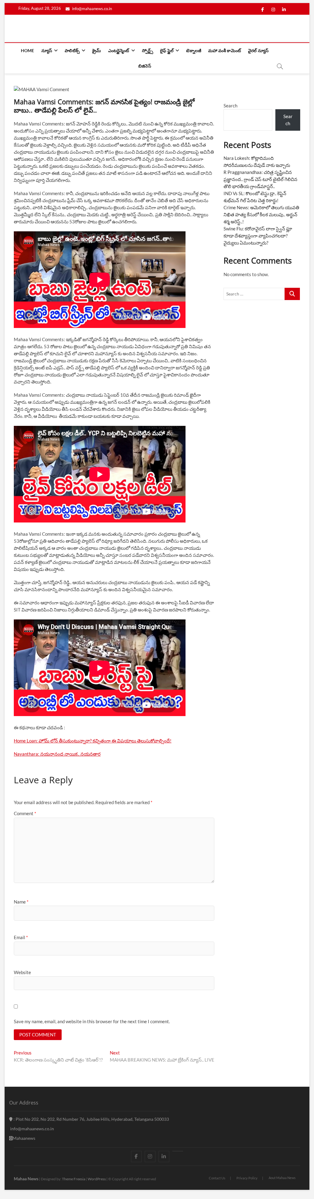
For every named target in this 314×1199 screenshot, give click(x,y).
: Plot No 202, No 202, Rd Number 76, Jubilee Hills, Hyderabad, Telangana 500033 (91, 1119)
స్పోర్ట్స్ (147, 50)
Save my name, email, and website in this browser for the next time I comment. (92, 1021)
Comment (25, 813)
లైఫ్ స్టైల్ (167, 50)
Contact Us (217, 1178)
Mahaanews (24, 1138)
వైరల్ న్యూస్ (258, 50)
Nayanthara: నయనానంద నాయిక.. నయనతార (57, 754)
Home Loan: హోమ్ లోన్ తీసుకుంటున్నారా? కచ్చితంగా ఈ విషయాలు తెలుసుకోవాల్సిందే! (92, 740)
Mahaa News (26, 1178)
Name (21, 901)
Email (21, 937)
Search (230, 105)
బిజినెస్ (144, 65)
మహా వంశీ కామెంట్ (224, 50)
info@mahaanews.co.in (91, 8)
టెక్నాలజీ (193, 50)
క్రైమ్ (96, 50)
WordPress (97, 1179)
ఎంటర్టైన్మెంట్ (118, 50)
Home (27, 50)
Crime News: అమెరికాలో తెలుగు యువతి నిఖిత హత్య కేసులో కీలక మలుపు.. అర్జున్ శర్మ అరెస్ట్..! (261, 214)
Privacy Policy (247, 1178)
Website (22, 972)
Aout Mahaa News (282, 1178)
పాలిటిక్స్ (72, 50)
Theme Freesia (73, 1179)
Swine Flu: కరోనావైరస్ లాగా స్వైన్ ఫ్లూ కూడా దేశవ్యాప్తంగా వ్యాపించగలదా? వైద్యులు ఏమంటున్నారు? (258, 235)
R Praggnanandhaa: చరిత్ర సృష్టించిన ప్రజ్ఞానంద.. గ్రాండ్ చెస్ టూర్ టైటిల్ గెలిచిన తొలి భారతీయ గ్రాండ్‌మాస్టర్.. (260, 179)
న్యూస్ (46, 50)
